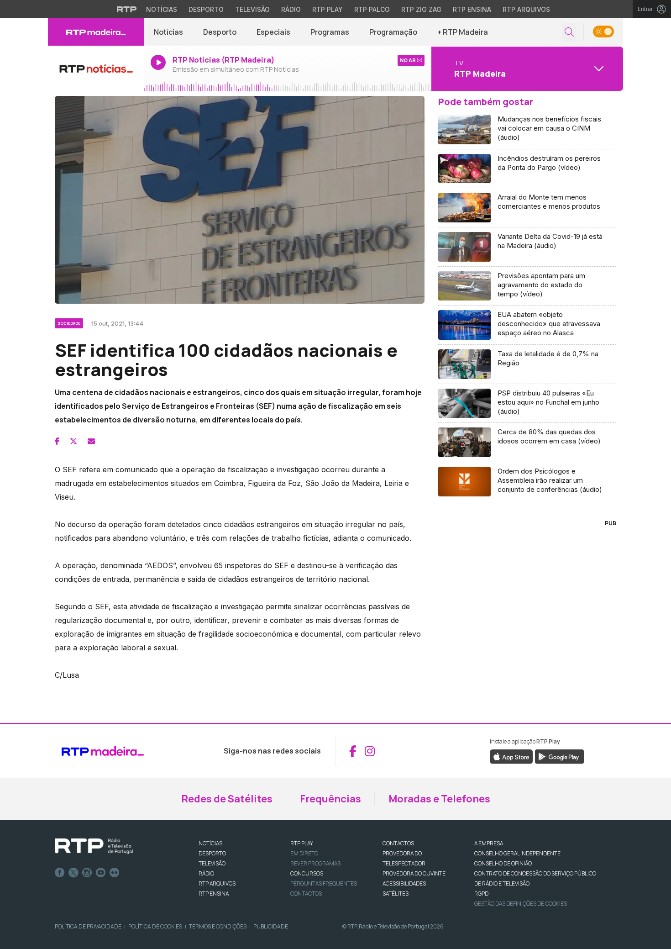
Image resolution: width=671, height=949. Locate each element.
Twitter (73, 873)
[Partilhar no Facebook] (57, 441)
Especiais (273, 32)
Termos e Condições (217, 926)
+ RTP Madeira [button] (462, 32)
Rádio (291, 9)
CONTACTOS (398, 843)
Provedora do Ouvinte (414, 873)
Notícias (161, 9)
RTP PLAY (301, 843)
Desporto (206, 9)
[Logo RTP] (94, 846)
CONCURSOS (306, 873)
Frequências (330, 799)
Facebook (60, 873)
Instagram (87, 873)
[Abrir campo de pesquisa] (569, 32)
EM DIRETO (304, 853)
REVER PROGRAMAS (315, 863)
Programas (329, 32)
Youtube (101, 873)
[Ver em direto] (96, 68)
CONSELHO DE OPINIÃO (503, 863)
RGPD (481, 893)
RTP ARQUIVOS (217, 883)
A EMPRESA (488, 843)
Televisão (252, 9)
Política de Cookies (155, 926)
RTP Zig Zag (421, 9)
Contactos (306, 893)
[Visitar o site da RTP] (127, 9)
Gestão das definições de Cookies (520, 903)
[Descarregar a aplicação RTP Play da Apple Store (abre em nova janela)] (511, 756)
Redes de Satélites (227, 799)
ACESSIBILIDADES (404, 883)
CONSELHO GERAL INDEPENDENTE (517, 853)
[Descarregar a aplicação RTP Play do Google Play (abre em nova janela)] (559, 756)
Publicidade (270, 926)
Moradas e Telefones (439, 799)
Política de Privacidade (88, 926)
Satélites (396, 893)
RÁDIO (206, 873)
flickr (115, 873)
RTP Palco (372, 9)
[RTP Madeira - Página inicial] (96, 32)
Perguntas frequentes (323, 883)
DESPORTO (212, 853)
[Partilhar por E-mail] (91, 441)
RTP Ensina (472, 9)
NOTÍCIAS (210, 843)
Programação (393, 32)
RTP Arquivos (526, 9)
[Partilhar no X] (73, 441)
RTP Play (327, 9)
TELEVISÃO (212, 863)
